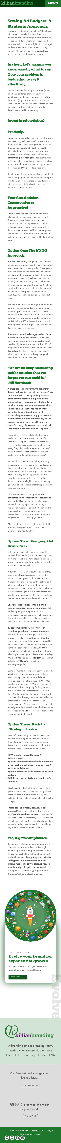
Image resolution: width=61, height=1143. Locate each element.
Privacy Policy (37, 1130)
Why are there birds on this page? (37, 1132)
